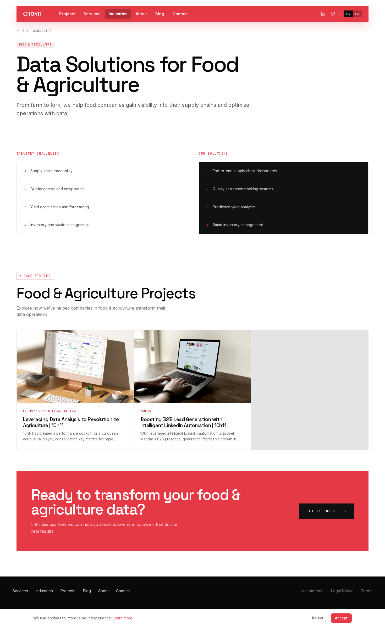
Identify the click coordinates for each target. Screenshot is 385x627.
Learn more (123, 618)
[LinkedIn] (322, 14)
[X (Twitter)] (333, 14)
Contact (180, 14)
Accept (341, 618)
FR (357, 14)
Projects (67, 14)
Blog (159, 14)
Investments (312, 591)
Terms (366, 591)
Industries (118, 14)
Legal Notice (342, 591)
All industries (37, 31)
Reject (317, 618)
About (141, 14)
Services (92, 14)
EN (348, 14)
